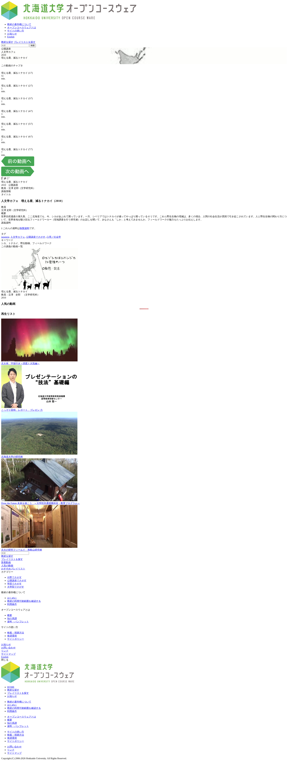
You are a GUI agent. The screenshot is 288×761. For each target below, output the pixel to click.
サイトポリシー (15, 639)
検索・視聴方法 (15, 632)
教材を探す (7, 42)
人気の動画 (7, 565)
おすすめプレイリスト (13, 568)
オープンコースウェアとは (21, 27)
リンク (4, 651)
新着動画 (6, 562)
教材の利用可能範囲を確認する (24, 601)
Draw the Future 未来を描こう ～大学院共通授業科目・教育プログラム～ (40, 503)
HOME (10, 687)
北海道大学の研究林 (12, 456)
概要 (9, 615)
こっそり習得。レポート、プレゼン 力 (22, 410)
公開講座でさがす (35, 237)
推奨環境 (12, 636)
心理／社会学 (53, 237)
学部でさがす (14, 583)
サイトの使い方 (15, 30)
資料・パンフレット (18, 621)
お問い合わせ (8, 647)
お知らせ (12, 34)
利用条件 (12, 604)
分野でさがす (14, 577)
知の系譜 (12, 618)
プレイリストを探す (24, 42)
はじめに (12, 598)
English (10, 37)
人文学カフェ (17, 237)
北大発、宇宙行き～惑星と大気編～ (20, 363)
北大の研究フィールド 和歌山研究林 (21, 550)
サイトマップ (8, 654)
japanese (5, 237)
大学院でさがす (15, 587)
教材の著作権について (19, 24)
